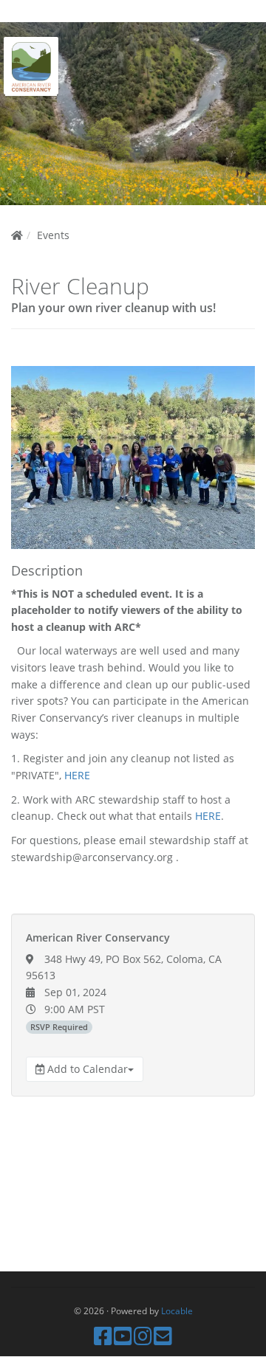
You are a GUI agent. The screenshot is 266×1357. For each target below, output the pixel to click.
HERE (77, 775)
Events (53, 235)
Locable (177, 1310)
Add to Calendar (86, 1069)
